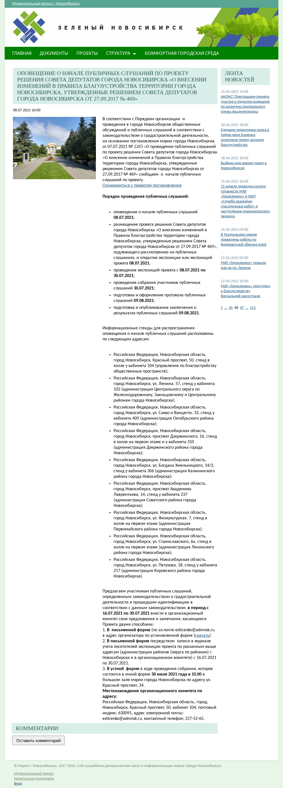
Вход (18, 784)
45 (231, 308)
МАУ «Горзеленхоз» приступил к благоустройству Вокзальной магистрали (245, 291)
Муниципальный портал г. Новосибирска (46, 4)
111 (253, 308)
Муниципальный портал (34, 774)
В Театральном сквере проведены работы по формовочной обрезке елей (243, 240)
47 (242, 308)
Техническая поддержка (34, 779)
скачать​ (202, 635)
